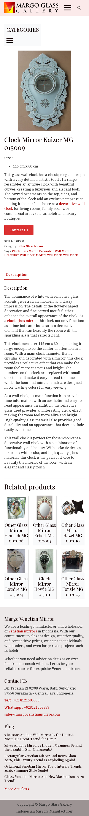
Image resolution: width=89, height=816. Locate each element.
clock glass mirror (22, 320)
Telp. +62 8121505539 (22, 700)
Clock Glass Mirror (25, 251)
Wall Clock (70, 255)
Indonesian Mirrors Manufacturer (44, 811)
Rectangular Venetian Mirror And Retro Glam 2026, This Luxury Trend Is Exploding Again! (40, 758)
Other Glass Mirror (30, 246)
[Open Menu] (67, 7)
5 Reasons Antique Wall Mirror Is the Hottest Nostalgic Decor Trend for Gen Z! (38, 737)
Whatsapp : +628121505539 (26, 707)
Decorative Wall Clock (19, 255)
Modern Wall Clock (49, 255)
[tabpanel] (44, 377)
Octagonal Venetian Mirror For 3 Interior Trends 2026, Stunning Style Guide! (43, 768)
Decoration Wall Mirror (55, 251)
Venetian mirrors (22, 631)
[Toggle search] (79, 7)
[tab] (16, 274)
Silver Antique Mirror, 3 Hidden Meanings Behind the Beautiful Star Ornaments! (43, 747)
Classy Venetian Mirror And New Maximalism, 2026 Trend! (44, 779)
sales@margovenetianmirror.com (32, 714)
